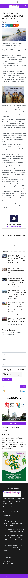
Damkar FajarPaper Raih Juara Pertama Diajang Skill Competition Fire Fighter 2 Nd (16, 319)
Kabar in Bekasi (5, 10)
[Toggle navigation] (25, 6)
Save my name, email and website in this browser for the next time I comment (14, 370)
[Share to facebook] (3, 25)
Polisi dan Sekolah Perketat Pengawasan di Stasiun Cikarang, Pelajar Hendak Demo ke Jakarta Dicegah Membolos (13, 438)
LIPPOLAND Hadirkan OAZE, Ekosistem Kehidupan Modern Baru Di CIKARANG (16, 270)
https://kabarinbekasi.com (14, 226)
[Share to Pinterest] (14, 25)
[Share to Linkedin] (8, 25)
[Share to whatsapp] (11, 25)
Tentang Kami (5, 2)
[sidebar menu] (3, 6)
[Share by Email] (17, 25)
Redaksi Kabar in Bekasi (10, 21)
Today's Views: (7, 564)
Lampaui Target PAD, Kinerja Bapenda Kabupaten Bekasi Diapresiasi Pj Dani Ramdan (14, 237)
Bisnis (12, 10)
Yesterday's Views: (8, 566)
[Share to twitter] (6, 25)
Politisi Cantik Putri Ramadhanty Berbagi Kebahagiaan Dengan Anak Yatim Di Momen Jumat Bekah (13, 429)
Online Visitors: (7, 561)
